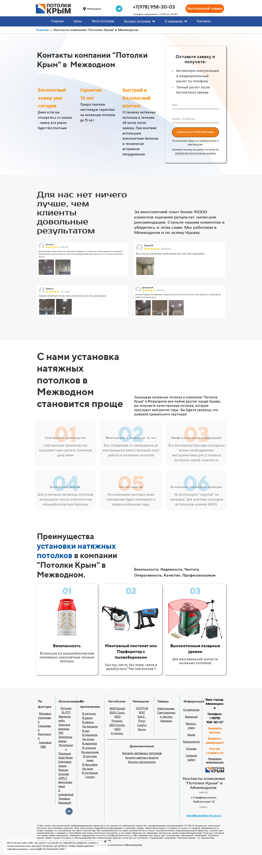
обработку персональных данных (195, 153)
